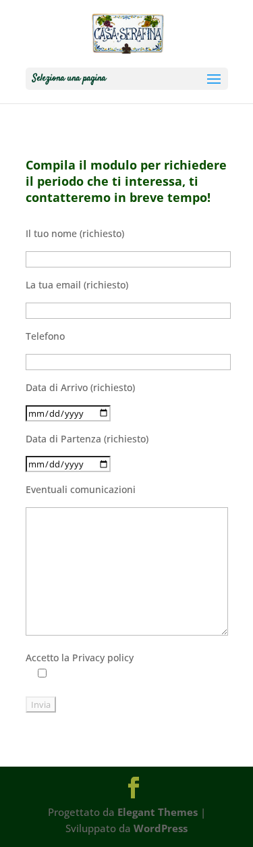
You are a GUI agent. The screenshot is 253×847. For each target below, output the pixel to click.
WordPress (161, 828)
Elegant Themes (157, 812)
